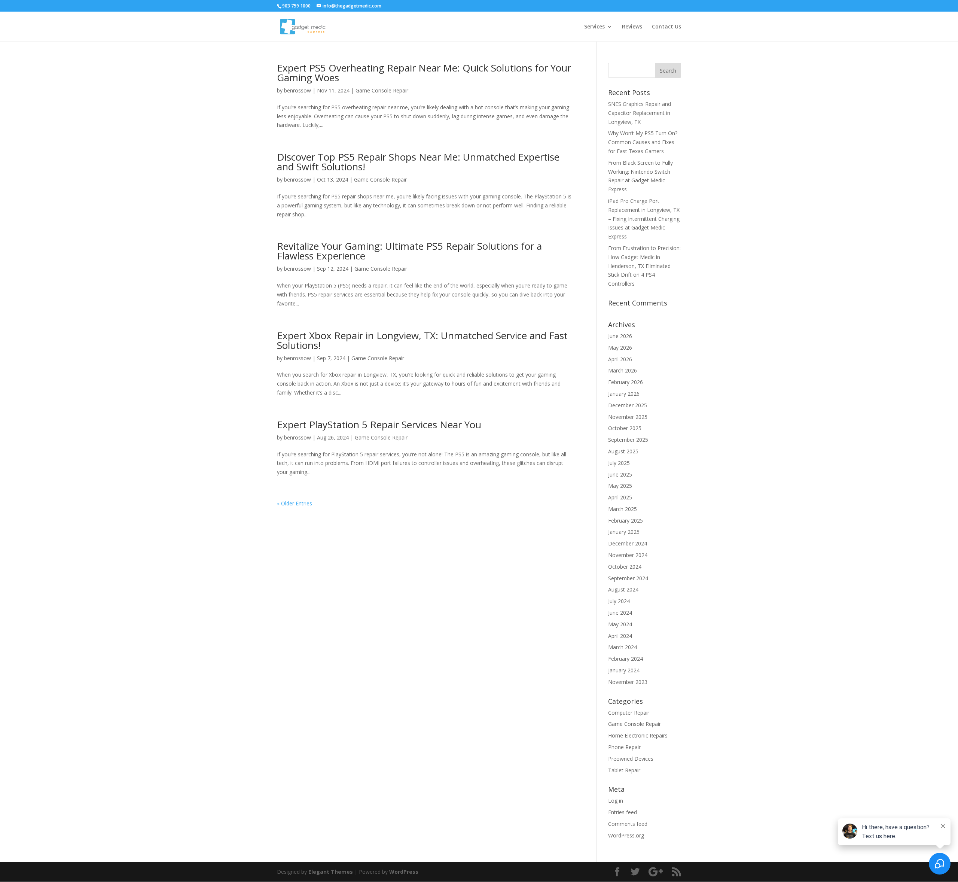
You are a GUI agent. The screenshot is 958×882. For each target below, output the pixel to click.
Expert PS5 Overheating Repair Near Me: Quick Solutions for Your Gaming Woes (424, 72)
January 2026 (624, 393)
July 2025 (619, 462)
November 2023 (627, 681)
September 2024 (628, 578)
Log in (615, 800)
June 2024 (620, 612)
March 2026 (622, 370)
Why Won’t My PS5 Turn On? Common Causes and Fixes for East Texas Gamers (642, 142)
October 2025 (624, 428)
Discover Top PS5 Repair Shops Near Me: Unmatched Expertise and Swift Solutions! (418, 161)
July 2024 (619, 601)
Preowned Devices (630, 758)
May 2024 (620, 624)
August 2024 (623, 589)
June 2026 (620, 336)
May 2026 (620, 347)
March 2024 (622, 647)
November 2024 (627, 555)
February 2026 (625, 382)
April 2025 (620, 497)
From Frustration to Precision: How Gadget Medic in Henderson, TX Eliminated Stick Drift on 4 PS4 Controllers (644, 265)
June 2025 (620, 474)
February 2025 (625, 520)
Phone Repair (624, 747)
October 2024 (624, 566)
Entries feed (622, 812)
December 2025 (627, 405)
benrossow (297, 90)
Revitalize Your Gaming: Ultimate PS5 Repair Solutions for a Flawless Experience (409, 250)
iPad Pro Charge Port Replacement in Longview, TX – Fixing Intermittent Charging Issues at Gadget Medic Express (644, 218)
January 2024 (624, 670)
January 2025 (624, 531)
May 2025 (620, 485)
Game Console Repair (382, 90)
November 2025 (627, 416)
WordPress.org (626, 835)
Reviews (632, 27)
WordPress (403, 871)
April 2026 (620, 359)
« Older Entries (294, 503)
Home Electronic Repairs (638, 735)
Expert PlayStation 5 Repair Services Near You (379, 424)
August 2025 (623, 451)
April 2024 (620, 635)
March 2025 (622, 509)
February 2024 (625, 658)
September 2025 (628, 439)
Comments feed (627, 823)
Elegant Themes (330, 871)
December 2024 (627, 543)
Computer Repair (628, 712)
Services (594, 27)
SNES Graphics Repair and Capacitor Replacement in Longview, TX (639, 112)
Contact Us (666, 27)
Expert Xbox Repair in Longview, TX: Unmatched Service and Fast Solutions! (422, 340)
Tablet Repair (624, 770)
